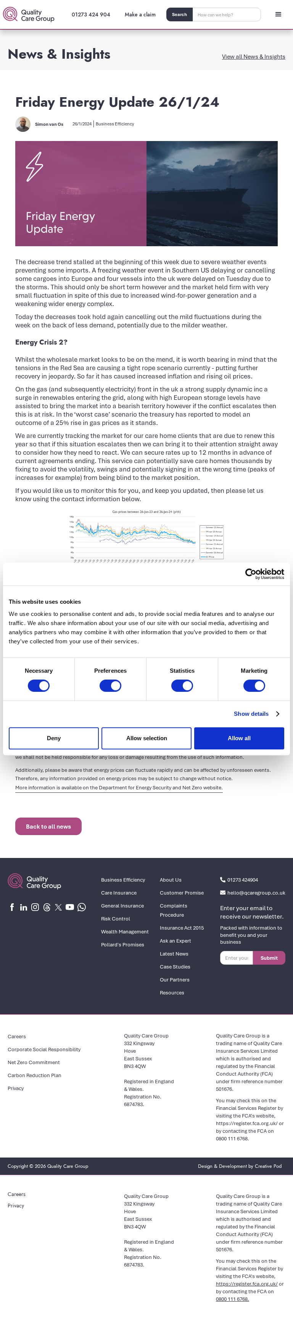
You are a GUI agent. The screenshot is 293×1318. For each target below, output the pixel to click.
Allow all (239, 738)
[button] (278, 14)
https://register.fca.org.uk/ (247, 1123)
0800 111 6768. (232, 1138)
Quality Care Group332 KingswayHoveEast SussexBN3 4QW (146, 1050)
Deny (54, 738)
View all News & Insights (253, 56)
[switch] (110, 686)
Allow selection (146, 738)
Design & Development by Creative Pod (240, 1166)
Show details (251, 713)
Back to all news (48, 826)
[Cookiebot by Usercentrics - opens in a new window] (250, 574)
